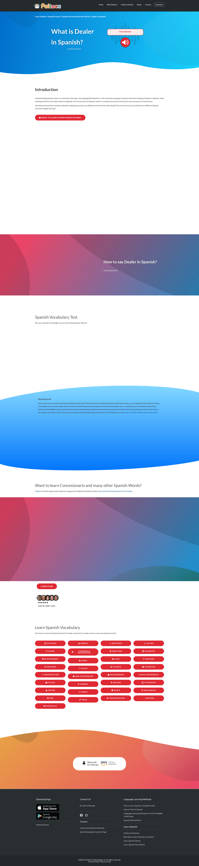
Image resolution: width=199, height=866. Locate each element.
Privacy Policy (93, 861)
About (139, 5)
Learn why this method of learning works (141, 412)
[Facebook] (81, 815)
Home (101, 5)
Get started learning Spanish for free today (115, 491)
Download (159, 5)
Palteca (38, 491)
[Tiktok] (91, 815)
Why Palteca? (112, 5)
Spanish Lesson (54, 16)
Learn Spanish (40, 16)
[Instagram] (86, 815)
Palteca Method (127, 5)
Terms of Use (106, 861)
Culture (83, 821)
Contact (148, 5)
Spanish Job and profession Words (76, 16)
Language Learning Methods (137, 799)
